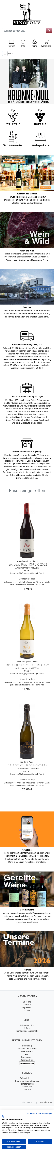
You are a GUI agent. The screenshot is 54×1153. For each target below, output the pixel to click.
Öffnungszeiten (27, 1025)
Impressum (27, 1007)
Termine (27, 1005)
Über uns (27, 1002)
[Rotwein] (40, 117)
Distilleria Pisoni (27, 762)
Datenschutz (27, 1057)
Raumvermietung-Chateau (27, 1081)
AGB (27, 1054)
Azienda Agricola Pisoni (27, 561)
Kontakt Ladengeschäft (27, 1031)
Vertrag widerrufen (27, 1063)
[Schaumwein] (13, 138)
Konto (34, 46)
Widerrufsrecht (27, 1051)
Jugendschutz (27, 1060)
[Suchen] (49, 30)
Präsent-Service (27, 1078)
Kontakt (27, 1010)
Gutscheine (27, 1087)
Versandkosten (45, 1102)
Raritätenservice (27, 1084)
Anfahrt (27, 1028)
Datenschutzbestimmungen (39, 1113)
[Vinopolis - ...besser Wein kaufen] (27, 14)
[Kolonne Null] (27, 82)
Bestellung (27, 1046)
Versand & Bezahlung (27, 1048)
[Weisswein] (13, 117)
